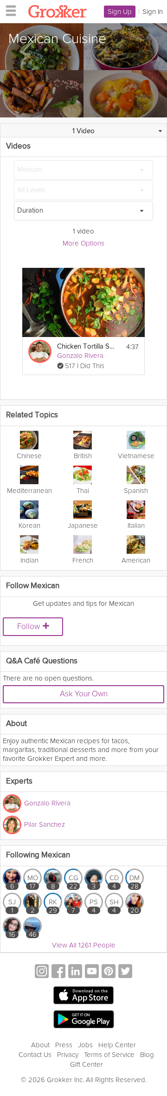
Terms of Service (109, 1055)
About (40, 1045)
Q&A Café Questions (41, 661)
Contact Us (35, 1055)
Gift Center (86, 1064)
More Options (83, 243)
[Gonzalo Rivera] (39, 351)
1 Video (83, 131)
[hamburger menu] (8, 10)
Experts (19, 781)
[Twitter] (125, 972)
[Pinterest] (109, 972)
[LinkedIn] (75, 972)
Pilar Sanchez (44, 824)
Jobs (85, 1045)
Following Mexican (38, 855)
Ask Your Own (84, 694)
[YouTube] (92, 972)
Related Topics (32, 415)
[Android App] (83, 1020)
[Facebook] (58, 972)
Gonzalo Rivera (80, 355)
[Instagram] (42, 972)
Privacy (67, 1055)
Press (63, 1045)
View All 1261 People (84, 945)
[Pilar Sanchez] (12, 825)
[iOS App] (83, 995)
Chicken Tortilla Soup (86, 346)
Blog (147, 1055)
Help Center (117, 1045)
